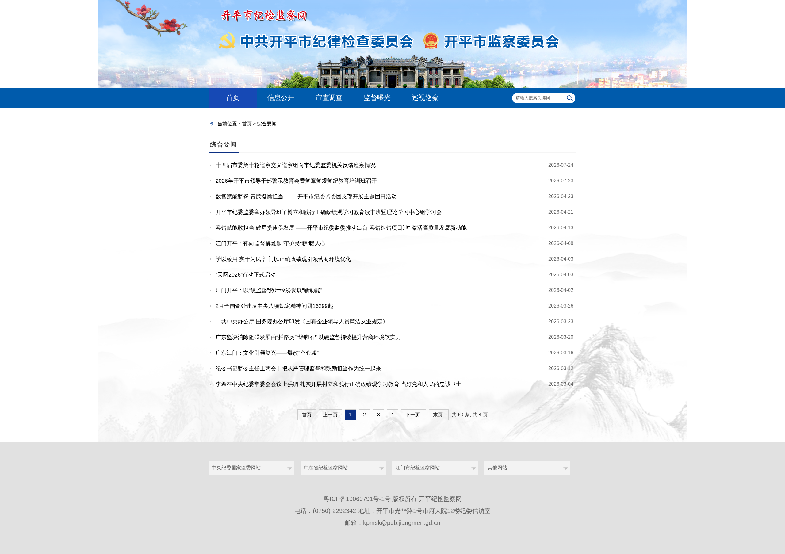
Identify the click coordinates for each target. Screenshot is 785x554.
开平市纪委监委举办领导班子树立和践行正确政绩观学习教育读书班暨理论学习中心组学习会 (329, 212)
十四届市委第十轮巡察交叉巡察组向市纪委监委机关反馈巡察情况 (296, 165)
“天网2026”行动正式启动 (246, 275)
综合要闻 (267, 123)
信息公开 (280, 97)
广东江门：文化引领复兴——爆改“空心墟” (267, 353)
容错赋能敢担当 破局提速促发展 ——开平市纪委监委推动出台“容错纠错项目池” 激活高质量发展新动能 (341, 228)
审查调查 (329, 97)
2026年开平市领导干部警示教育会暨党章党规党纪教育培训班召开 (296, 181)
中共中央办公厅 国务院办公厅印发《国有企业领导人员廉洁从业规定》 (302, 322)
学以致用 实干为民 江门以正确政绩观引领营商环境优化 (283, 259)
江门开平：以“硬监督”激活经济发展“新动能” (269, 290)
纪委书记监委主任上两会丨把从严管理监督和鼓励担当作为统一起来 (298, 368)
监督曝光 (377, 97)
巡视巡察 (425, 97)
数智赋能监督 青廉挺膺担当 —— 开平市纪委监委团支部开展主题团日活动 (306, 196)
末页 (438, 414)
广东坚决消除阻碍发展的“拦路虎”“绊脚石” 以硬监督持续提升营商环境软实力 (308, 337)
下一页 (412, 414)
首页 (232, 97)
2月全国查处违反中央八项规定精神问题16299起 (274, 306)
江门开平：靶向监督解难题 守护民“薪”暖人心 (271, 243)
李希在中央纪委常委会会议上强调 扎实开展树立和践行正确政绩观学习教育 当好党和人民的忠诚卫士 (338, 384)
